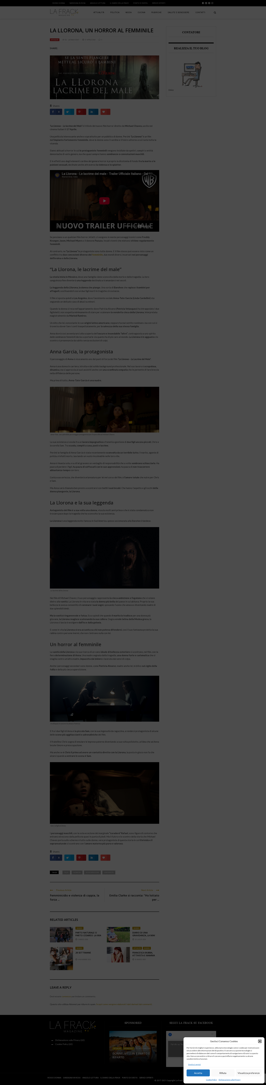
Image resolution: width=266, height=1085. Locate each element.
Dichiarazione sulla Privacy (229, 1080)
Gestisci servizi (194, 1064)
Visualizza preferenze (249, 1073)
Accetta (198, 1073)
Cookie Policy (211, 1080)
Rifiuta (222, 1073)
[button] (259, 1041)
